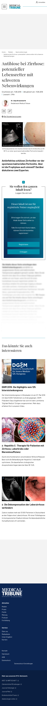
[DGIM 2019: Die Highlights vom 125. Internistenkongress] (23, 371)
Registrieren (23, 244)
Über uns (5, 631)
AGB (3, 657)
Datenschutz (6, 660)
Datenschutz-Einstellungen (23, 663)
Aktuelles (5, 603)
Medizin (4, 607)
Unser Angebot (7, 637)
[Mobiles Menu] (4, 6)
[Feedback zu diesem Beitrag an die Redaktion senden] (10, 111)
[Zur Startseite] (15, 6)
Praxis (4, 609)
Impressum (5, 654)
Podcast (5, 618)
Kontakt (5, 651)
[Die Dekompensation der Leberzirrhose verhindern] (23, 489)
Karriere (4, 640)
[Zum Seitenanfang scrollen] (43, 702)
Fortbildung (6, 620)
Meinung (4, 615)
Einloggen (23, 252)
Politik (4, 612)
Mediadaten (6, 634)
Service (5, 628)
